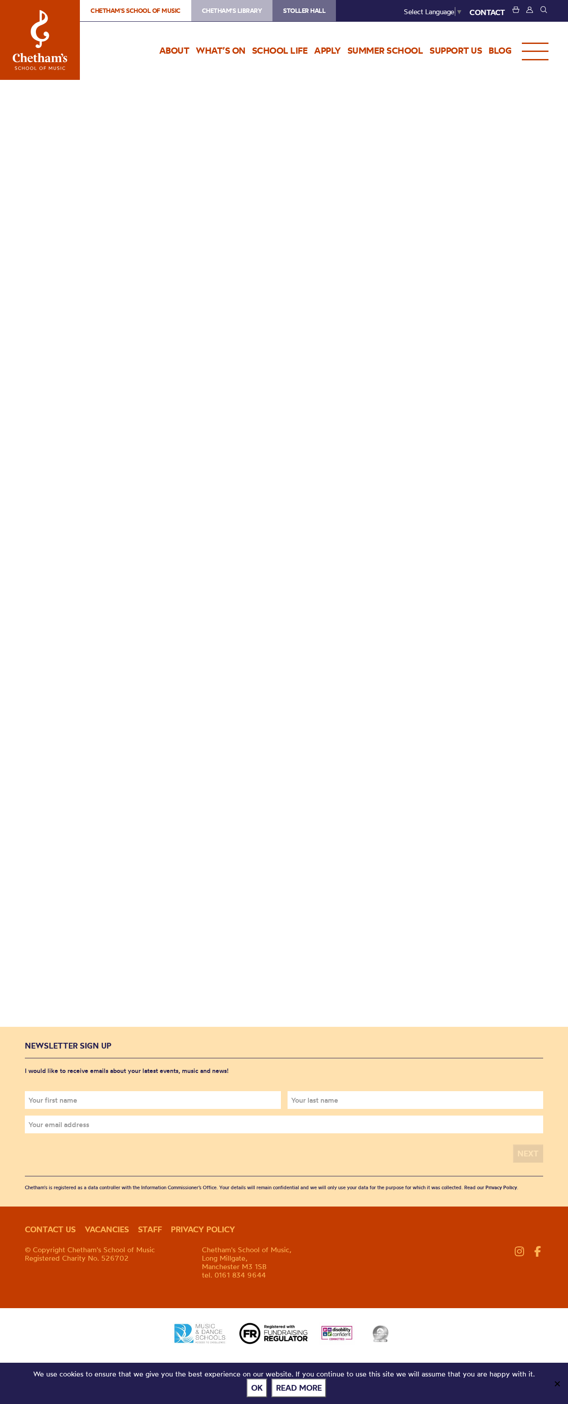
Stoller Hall (304, 10)
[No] (556, 1383)
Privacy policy (203, 1229)
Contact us (50, 1229)
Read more (299, 1388)
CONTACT (487, 12)
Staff (150, 1229)
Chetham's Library (232, 10)
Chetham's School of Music (40, 40)
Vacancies (107, 1229)
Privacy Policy (501, 1187)
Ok (257, 1388)
